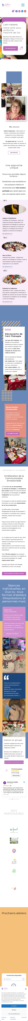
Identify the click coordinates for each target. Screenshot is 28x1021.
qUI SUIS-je (14, 152)
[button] (26, 989)
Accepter (14, 1006)
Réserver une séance (12, 633)
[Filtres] (23, 979)
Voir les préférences (14, 1014)
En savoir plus (7, 233)
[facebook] (16, 11)
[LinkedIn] (22, 11)
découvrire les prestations (14, 573)
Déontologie (24, 1017)
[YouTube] (25, 11)
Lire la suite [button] (6, 794)
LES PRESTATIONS (12, 433)
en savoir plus (11, 48)
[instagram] (19, 11)
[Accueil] (6, 5)
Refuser (14, 1010)
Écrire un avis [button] (16, 775)
